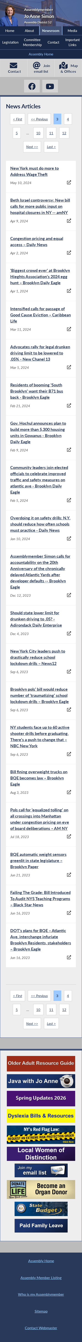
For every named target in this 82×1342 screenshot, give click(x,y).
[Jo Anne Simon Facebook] (31, 86)
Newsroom (50, 31)
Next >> (32, 147)
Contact (53, 42)
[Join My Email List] (41, 1170)
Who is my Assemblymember (41, 1294)
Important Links (72, 42)
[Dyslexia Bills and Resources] (41, 1116)
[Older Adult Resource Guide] (41, 1063)
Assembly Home (41, 54)
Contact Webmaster (41, 1328)
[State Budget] (41, 1209)
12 (64, 133)
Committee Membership (32, 42)
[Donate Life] (41, 1189)
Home (9, 31)
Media (72, 31)
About (29, 31)
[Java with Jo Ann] (41, 1081)
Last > (51, 147)
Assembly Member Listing (41, 1277)
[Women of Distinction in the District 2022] (41, 1154)
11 (51, 133)
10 (38, 133)
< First (17, 119)
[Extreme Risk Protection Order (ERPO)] (41, 1135)
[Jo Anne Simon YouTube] (50, 86)
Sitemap (41, 1311)
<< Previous (39, 119)
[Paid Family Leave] (41, 1226)
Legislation (10, 42)
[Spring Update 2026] (41, 1098)
